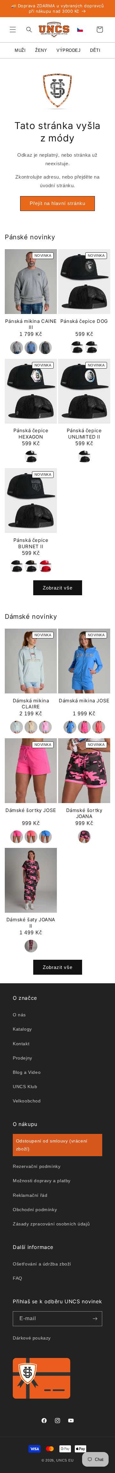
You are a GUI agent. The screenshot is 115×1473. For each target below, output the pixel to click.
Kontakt (21, 1043)
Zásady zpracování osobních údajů (51, 1223)
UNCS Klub (25, 1086)
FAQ (17, 1278)
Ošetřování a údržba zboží (42, 1263)
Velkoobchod (27, 1100)
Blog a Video (27, 1072)
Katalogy (22, 1029)
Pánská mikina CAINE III (31, 324)
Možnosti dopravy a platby (42, 1180)
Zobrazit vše (58, 587)
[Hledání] (27, 30)
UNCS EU (64, 1460)
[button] (13, 30)
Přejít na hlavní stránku (57, 203)
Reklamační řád (30, 1195)
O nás (19, 1014)
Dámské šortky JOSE (30, 810)
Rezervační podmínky (36, 1166)
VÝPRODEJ (68, 50)
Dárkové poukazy (32, 1337)
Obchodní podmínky (35, 1209)
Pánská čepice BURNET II (31, 543)
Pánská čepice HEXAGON (31, 433)
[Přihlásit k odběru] (95, 1318)
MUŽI (20, 50)
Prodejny (22, 1057)
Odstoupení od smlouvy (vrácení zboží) (52, 1144)
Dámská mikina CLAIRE (31, 704)
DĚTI (95, 50)
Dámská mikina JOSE (84, 701)
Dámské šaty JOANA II (30, 923)
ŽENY (41, 50)
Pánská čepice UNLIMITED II (84, 433)
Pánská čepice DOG (84, 321)
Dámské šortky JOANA (84, 813)
